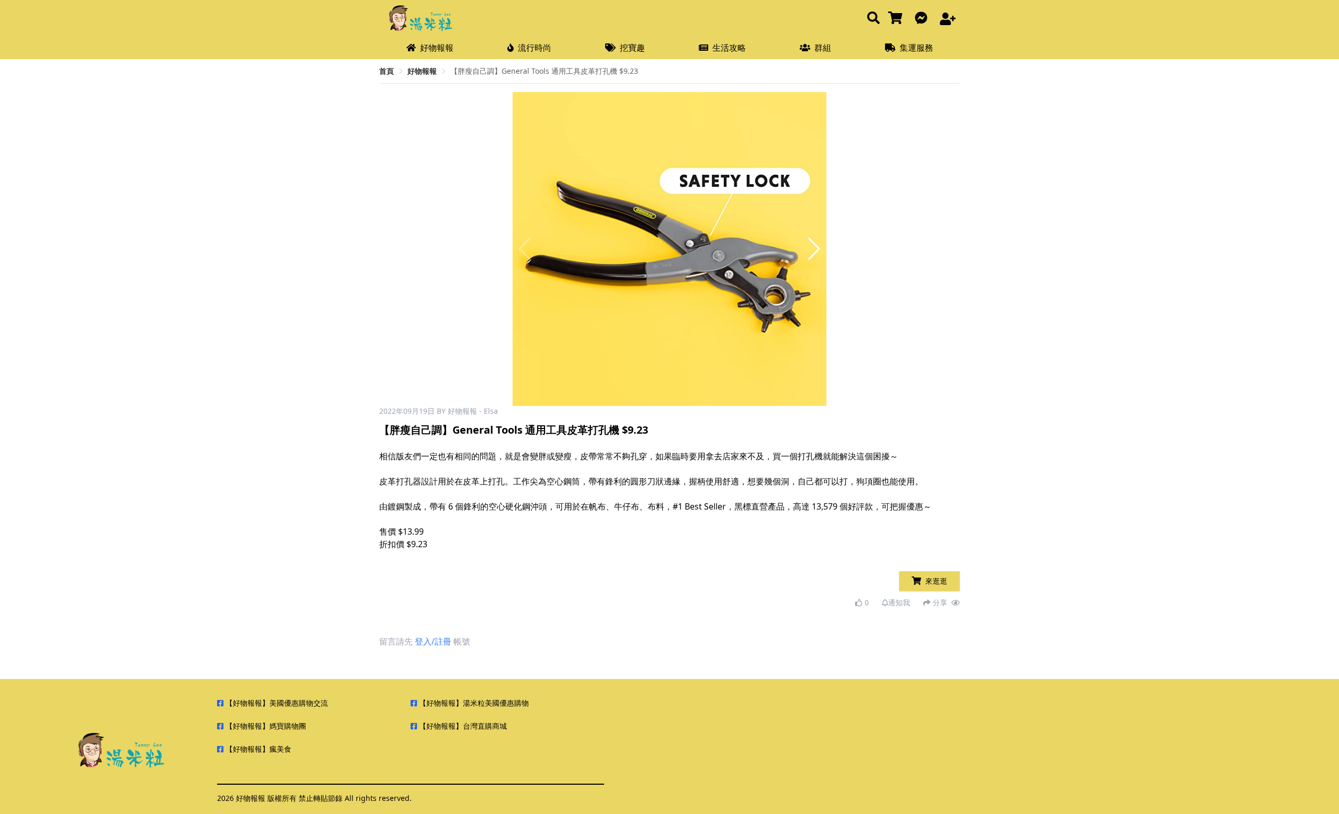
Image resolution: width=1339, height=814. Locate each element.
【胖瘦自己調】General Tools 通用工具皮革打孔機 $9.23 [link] (544, 71)
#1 (678, 506)
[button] (814, 249)
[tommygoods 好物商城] (897, 19)
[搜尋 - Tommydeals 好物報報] (873, 19)
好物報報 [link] (422, 71)
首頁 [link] (386, 71)
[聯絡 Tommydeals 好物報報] (923, 19)
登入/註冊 (433, 641)
